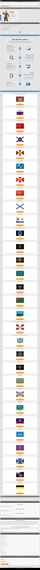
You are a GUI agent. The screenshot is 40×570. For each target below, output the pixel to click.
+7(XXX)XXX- (3, 561)
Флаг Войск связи (20, 281)
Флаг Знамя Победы (20, 120)
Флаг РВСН (20, 415)
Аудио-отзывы (20, 501)
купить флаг (6, 24)
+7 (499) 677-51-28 (20, 1)
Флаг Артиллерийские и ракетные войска (20, 321)
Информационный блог (20, 518)
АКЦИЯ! (13, 19)
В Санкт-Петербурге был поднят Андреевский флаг (20, 526)
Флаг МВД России (20, 469)
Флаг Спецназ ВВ (20, 187)
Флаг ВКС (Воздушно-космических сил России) (20, 335)
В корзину (18, 104)
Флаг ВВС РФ (20, 375)
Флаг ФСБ (20, 442)
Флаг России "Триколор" (20, 107)
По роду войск (20, 533)
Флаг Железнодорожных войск (20, 388)
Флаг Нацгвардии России (20, 147)
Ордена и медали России (20, 520)
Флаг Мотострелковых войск (20, 348)
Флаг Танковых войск (20, 254)
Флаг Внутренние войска (20, 174)
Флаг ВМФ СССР (20, 214)
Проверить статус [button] (4, 564)
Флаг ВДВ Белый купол (20, 308)
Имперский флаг (20, 482)
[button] (39, 4)
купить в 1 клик (20, 106)
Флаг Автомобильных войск (20, 241)
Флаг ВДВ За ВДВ (20, 402)
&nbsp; (20, 32)
